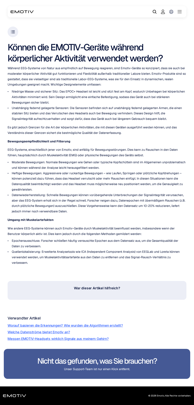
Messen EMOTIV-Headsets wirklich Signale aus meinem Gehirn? (58, 339)
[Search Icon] (154, 12)
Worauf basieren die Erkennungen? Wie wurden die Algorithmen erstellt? (65, 325)
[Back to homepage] (22, 11)
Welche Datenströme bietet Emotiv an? (39, 332)
